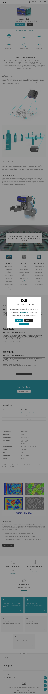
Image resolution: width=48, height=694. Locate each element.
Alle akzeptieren (24, 324)
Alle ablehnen (19, 320)
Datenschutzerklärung (23, 312)
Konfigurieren (29, 320)
